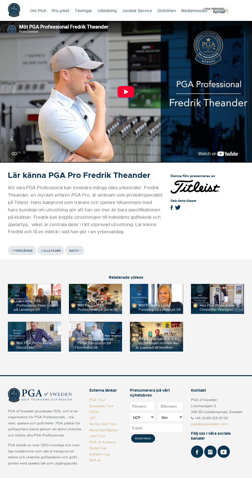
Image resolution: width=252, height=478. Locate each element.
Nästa (74, 250)
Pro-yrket (60, 10)
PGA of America (102, 442)
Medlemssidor (194, 10)
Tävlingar (83, 10)
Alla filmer (52, 250)
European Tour (101, 406)
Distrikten (167, 10)
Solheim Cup (99, 454)
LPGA (94, 412)
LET (92, 418)
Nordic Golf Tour (103, 424)
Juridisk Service (137, 10)
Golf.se (95, 460)
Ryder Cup (98, 448)
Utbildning (107, 10)
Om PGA (38, 10)
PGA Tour (97, 400)
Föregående (23, 250)
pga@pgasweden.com (209, 424)
